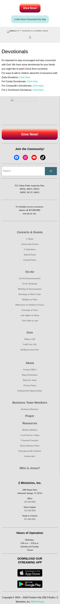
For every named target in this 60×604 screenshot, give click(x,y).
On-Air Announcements (29, 278)
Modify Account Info (30, 349)
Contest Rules (29, 260)
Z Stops (29, 239)
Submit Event (30, 254)
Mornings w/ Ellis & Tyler (29, 294)
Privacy (40, 601)
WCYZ (29, 192)
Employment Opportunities (29, 391)
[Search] (51, 171)
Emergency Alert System (29, 451)
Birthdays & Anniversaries (30, 289)
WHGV (36, 192)
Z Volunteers (30, 249)
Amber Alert (29, 456)
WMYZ (29, 189)
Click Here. (25, 77)
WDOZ (23, 192)
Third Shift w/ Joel (30, 320)
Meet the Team (30, 380)
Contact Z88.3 (29, 369)
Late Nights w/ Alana (29, 315)
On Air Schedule (29, 284)
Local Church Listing (29, 435)
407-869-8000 (34, 210)
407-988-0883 (30, 519)
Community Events (29, 244)
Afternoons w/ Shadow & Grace (29, 305)
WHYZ (36, 189)
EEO (33, 601)
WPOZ (22, 189)
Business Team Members (29, 402)
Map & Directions (30, 375)
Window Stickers (29, 430)
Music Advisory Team (29, 445)
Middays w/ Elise (29, 299)
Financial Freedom (29, 440)
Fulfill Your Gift (29, 344)
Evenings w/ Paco (30, 310)
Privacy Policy (29, 385)
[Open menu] (30, 37)
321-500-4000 (30, 510)
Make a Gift (29, 339)
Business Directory (29, 409)
